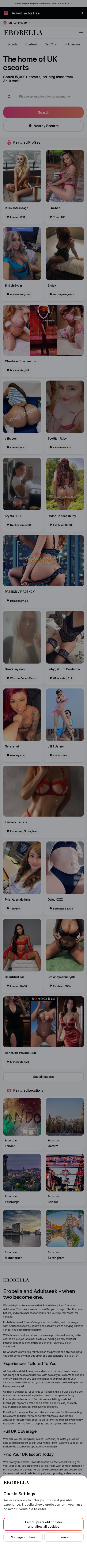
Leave (64, 1537)
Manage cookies (23, 1537)
